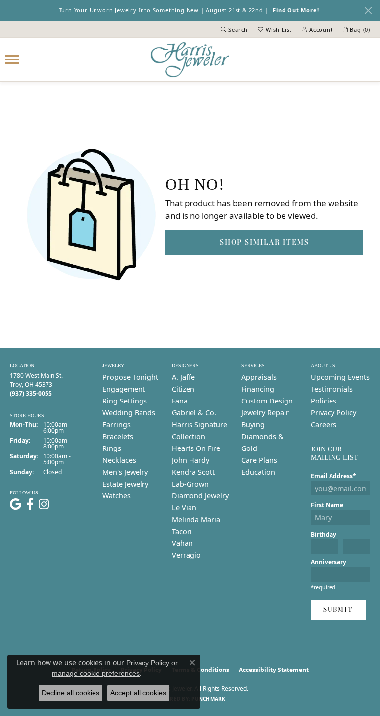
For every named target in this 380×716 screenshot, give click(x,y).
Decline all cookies (70, 693)
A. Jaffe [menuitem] (183, 377)
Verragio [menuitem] (186, 555)
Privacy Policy (333, 412)
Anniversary (328, 562)
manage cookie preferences (96, 673)
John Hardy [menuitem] (190, 460)
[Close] (368, 10)
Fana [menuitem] (180, 400)
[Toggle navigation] (12, 59)
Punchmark (208, 698)
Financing (257, 389)
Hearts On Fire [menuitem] (196, 448)
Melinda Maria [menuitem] (196, 519)
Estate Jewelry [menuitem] (125, 484)
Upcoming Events (340, 377)
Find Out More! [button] (296, 10)
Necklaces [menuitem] (119, 460)
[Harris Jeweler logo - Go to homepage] (190, 59)
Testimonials (332, 389)
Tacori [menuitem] (182, 531)
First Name (327, 505)
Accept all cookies (138, 693)
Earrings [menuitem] (116, 424)
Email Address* (333, 476)
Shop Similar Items (264, 242)
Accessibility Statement (274, 670)
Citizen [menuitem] (183, 389)
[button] (234, 29)
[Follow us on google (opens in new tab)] (15, 504)
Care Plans (259, 460)
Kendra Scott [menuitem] (193, 472)
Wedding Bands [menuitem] (128, 412)
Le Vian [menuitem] (184, 507)
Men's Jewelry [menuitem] (125, 472)
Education (258, 472)
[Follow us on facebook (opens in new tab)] (30, 504)
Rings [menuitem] (111, 448)
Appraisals (259, 377)
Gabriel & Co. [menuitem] (194, 412)
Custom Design (267, 400)
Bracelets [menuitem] (117, 436)
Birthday (323, 534)
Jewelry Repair (265, 412)
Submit (338, 609)
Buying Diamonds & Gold (262, 436)
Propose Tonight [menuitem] (130, 377)
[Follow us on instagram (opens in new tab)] (44, 504)
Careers (323, 424)
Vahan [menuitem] (182, 543)
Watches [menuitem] (116, 495)
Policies (323, 400)
